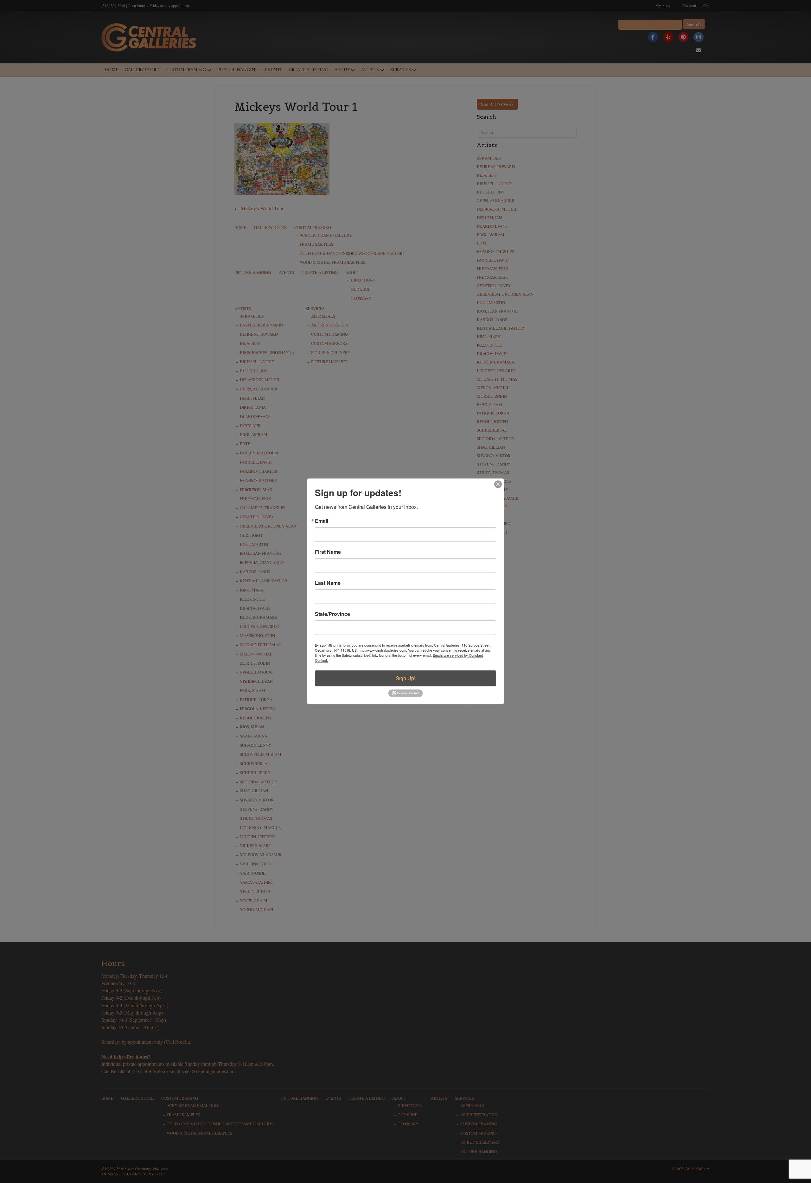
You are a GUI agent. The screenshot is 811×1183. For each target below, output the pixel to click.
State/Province (332, 614)
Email (321, 520)
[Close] (498, 484)
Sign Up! (405, 678)
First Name (328, 551)
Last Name (328, 582)
